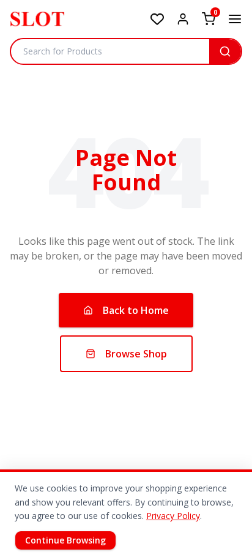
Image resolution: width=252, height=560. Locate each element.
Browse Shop (136, 353)
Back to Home (136, 310)
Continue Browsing (65, 540)
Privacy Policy (173, 515)
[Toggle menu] (235, 19)
